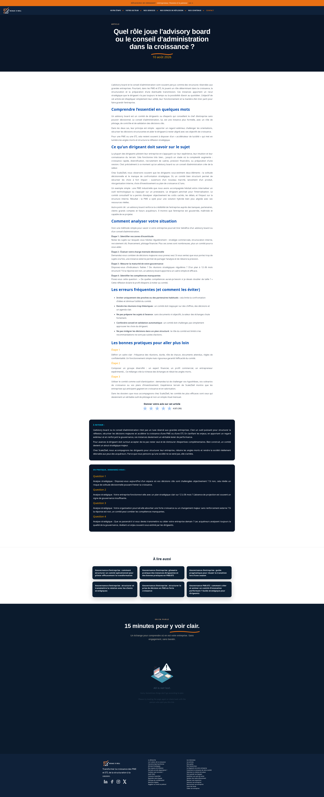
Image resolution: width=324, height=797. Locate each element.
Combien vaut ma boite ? (155, 772)
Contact (210, 10)
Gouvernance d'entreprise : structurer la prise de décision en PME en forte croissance (161, 588)
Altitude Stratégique (154, 766)
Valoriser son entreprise (194, 782)
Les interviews (191, 760)
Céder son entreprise (193, 788)
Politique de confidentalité (156, 780)
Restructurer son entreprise (195, 784)
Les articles (190, 762)
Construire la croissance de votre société (199, 770)
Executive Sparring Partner (156, 764)
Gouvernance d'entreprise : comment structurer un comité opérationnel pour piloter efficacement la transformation (114, 573)
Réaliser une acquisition (194, 780)
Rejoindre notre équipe (155, 778)
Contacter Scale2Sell (154, 776)
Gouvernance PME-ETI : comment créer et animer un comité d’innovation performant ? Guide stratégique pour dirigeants (207, 589)
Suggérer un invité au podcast (157, 784)
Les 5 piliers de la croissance (157, 762)
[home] (12, 10)
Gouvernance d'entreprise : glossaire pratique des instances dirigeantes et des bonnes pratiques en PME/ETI (160, 573)
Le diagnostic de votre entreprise (197, 768)
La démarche (152, 760)
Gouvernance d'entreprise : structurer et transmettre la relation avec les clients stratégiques (114, 588)
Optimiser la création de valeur (196, 772)
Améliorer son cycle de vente (195, 776)
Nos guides (190, 764)
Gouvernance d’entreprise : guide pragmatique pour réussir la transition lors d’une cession (208, 573)
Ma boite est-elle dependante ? (157, 770)
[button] (117, 10)
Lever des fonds (191, 786)
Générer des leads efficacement (196, 778)
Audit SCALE (151, 774)
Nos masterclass (192, 766)
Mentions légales (153, 782)
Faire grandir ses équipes (194, 774)
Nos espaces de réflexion (155, 768)
